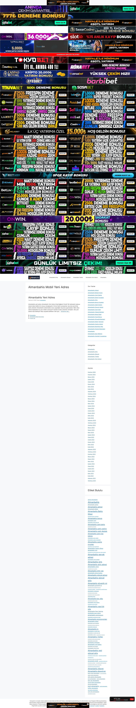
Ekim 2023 (91, 415)
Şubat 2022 (91, 464)
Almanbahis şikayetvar (97, 671)
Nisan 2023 (91, 430)
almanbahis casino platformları (93, 546)
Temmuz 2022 (92, 452)
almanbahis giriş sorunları (92, 568)
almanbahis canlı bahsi (92, 526)
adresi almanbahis (93, 499)
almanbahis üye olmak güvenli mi (94, 666)
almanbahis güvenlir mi (95, 585)
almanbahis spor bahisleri (93, 623)
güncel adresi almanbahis (94, 682)
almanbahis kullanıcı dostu (92, 600)
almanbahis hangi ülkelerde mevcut (94, 587)
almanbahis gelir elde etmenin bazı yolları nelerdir (97, 552)
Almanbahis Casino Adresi (95, 324)
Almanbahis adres (93, 504)
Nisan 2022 (91, 459)
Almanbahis (103, 277)
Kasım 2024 (91, 384)
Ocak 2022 (91, 466)
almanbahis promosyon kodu (94, 617)
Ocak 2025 (91, 382)
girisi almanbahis (101, 679)
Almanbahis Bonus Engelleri (96, 302)
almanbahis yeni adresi (93, 646)
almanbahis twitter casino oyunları (94, 639)
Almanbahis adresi (95, 507)
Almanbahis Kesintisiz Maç (95, 326)
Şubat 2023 (91, 435)
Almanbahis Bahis (93, 509)
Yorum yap (32, 318)
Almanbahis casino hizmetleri (94, 539)
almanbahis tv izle (92, 634)
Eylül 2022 (91, 447)
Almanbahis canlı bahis (96, 524)
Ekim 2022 (91, 444)
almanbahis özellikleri (102, 655)
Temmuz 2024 (92, 394)
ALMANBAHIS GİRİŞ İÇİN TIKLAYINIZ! (68, 54)
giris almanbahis (92, 679)
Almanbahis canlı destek (97, 531)
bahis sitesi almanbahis (93, 673)
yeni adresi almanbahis (93, 690)
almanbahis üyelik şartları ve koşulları (94, 664)
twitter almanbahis (93, 688)
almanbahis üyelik (93, 661)
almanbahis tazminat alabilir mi (93, 625)
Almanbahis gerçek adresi (96, 555)
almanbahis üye (90, 657)
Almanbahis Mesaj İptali (94, 314)
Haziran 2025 (91, 374)
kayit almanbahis (93, 686)
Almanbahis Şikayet (65, 277)
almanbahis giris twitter (94, 559)
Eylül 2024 (91, 389)
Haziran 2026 (92, 372)
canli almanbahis (103, 673)
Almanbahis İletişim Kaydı (95, 293)
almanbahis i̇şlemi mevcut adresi (94, 594)
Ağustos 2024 (92, 391)
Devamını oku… (65, 311)
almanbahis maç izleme (93, 602)
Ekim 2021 (91, 473)
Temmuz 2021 (92, 480)
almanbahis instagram (93, 591)
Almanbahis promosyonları (97, 619)
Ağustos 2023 (92, 420)
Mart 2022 (91, 461)
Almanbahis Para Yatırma (95, 611)
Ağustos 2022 (92, 449)
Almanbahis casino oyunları (95, 543)
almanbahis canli (92, 520)
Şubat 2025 (91, 379)
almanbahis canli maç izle (93, 522)
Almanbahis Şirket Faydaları (96, 297)
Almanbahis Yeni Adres (41, 297)
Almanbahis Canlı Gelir (94, 309)
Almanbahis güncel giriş (96, 579)
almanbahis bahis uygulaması (93, 516)
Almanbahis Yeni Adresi (92, 277)
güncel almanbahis (92, 684)
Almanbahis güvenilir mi (97, 583)
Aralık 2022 (91, 439)
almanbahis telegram (92, 626)
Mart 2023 (91, 432)
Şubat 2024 (91, 406)
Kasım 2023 (91, 413)
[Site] (34, 94)
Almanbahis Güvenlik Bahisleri (96, 319)
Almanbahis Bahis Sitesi (95, 512)
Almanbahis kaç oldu (95, 599)
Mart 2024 (91, 403)
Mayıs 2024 (91, 398)
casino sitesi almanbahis (93, 675)
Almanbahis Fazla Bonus (95, 317)
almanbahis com (92, 550)
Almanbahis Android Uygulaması (97, 336)
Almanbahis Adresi (93, 290)
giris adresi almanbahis (94, 677)
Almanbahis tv (93, 629)
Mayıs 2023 (91, 427)
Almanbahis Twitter (78, 277)
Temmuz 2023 (92, 423)
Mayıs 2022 (91, 456)
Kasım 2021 (91, 471)
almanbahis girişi (93, 567)
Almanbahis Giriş (53, 277)
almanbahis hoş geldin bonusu (101, 589)
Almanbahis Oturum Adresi (95, 307)
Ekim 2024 (91, 386)
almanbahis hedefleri (91, 589)
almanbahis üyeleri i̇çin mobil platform (95, 659)
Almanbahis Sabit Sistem (95, 305)
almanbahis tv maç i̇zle (100, 634)
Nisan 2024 (91, 401)
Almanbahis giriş (95, 562)
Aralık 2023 (91, 411)
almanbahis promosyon (95, 615)
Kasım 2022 (91, 442)
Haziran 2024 (92, 396)
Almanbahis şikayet (96, 669)
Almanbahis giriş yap (95, 571)
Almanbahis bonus (95, 518)
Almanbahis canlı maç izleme (95, 535)
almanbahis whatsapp (94, 642)
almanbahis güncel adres (95, 573)
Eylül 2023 (91, 418)
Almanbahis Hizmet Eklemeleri (96, 329)
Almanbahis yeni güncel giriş (95, 651)
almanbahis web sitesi (93, 640)
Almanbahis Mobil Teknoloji (95, 321)
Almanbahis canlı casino (97, 529)
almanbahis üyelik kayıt (103, 661)
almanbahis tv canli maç (94, 631)
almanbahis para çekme (94, 613)
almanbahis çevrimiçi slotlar (93, 655)
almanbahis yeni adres (94, 644)
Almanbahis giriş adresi (97, 564)
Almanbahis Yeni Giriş (93, 648)
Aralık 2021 (91, 468)
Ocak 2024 (91, 408)
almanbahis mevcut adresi (92, 604)
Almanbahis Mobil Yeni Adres (37, 316)
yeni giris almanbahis (93, 691)
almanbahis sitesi (93, 621)
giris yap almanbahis (93, 680)
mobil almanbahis (103, 686)
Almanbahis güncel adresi (97, 575)
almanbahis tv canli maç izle (94, 633)
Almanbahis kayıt (91, 596)
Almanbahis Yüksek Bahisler (96, 312)
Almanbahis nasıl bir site (96, 607)
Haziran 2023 (92, 425)
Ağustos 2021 (92, 478)
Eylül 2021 (91, 476)
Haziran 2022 (91, 454)
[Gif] (68, 131)
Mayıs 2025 (91, 377)
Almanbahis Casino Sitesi (95, 548)
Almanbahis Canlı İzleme (95, 295)
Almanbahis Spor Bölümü (95, 334)
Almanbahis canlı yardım (93, 538)
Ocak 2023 (91, 437)
